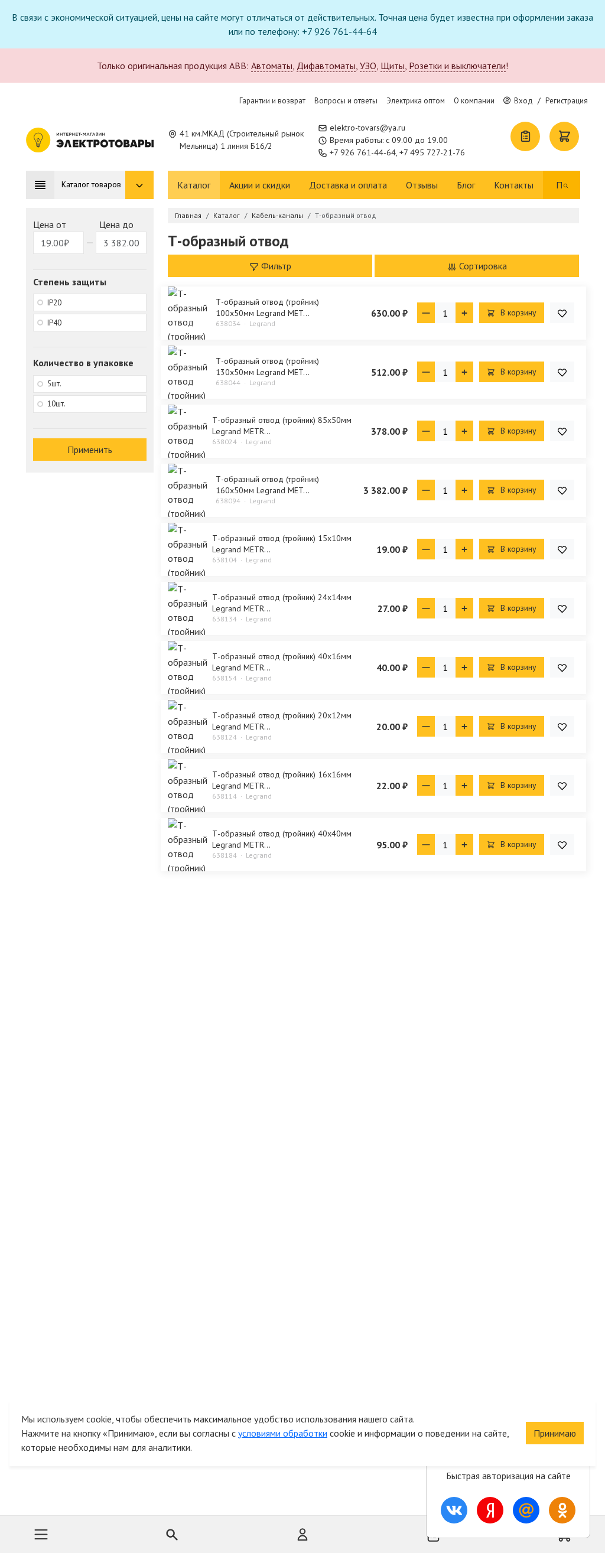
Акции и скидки (259, 185)
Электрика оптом (415, 101)
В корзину (517, 312)
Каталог (193, 185)
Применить (89, 449)
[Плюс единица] (464, 312)
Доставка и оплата (348, 185)
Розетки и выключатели (457, 65)
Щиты (392, 65)
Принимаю (555, 1433)
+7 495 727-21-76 (432, 152)
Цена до (116, 224)
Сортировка (482, 266)
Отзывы (422, 185)
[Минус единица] (426, 312)
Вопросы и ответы (346, 101)
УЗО (368, 65)
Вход (523, 101)
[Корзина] (564, 136)
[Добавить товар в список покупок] (562, 312)
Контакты (514, 185)
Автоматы (271, 65)
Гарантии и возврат (272, 101)
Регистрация (566, 101)
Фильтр (275, 266)
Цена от (49, 224)
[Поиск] (566, 185)
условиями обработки (282, 1433)
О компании (474, 101)
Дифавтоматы (326, 65)
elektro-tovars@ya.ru (367, 127)
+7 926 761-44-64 (363, 152)
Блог (466, 185)
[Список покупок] (525, 136)
